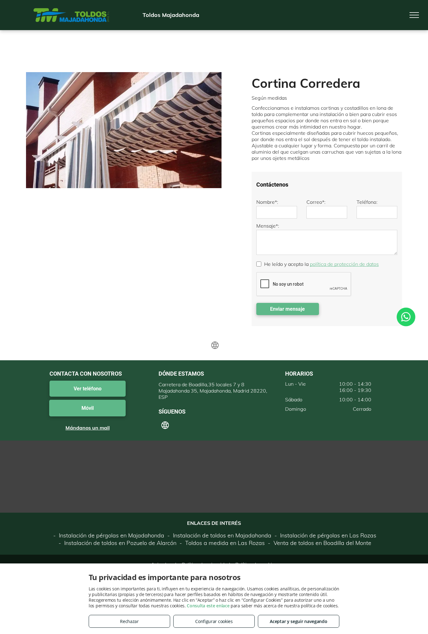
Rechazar (129, 621)
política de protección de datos (344, 264)
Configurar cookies (214, 621)
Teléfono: (367, 202)
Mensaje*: (267, 226)
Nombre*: (267, 202)
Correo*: (316, 202)
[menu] (414, 15)
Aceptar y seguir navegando (298, 621)
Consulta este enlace (208, 606)
